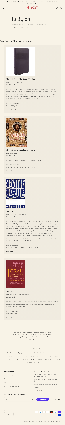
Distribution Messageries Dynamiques (46, 384)
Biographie (21, 353)
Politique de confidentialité (30, 421)
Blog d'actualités (8, 378)
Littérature (57, 356)
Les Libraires (15, 41)
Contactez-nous (8, 375)
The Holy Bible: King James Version (20, 79)
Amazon (30, 41)
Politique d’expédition (56, 421)
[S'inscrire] (32, 399)
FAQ (5, 382)
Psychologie (8, 359)
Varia (37, 362)
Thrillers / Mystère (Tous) (28, 359)
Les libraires (21, 334)
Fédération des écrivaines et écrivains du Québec (47, 380)
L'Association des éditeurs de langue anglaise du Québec (45, 375)
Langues (31, 362)
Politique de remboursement (54, 419)
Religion (16, 359)
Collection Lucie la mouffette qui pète (17, 356)
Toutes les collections (9, 353)
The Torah (10, 291)
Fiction (50, 356)
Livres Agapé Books (20, 337)
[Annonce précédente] (3, 2)
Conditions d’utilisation (43, 421)
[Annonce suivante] (62, 2)
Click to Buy (10, 109)
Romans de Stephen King (44, 359)
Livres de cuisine (58, 359)
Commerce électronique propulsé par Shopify (36, 419)
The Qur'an (10, 211)
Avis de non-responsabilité (11, 386)
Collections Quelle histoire (38, 356)
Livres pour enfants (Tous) (33, 353)
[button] (3, 8)
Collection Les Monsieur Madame (52, 353)
